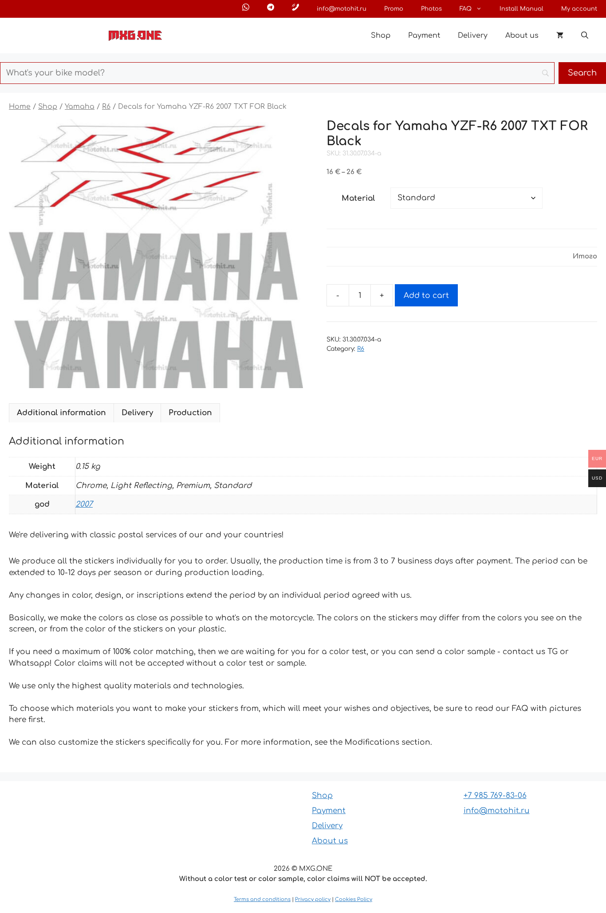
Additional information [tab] (61, 413)
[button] (584, 35)
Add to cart (426, 295)
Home (20, 107)
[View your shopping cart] (559, 35)
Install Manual (521, 9)
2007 (84, 504)
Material (358, 198)
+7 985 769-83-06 (495, 795)
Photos (431, 9)
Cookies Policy (353, 899)
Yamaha (79, 107)
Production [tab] (190, 413)
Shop (380, 36)
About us (522, 36)
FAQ (466, 9)
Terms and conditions (262, 899)
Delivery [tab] (137, 413)
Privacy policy (313, 899)
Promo (393, 9)
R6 (106, 107)
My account (579, 9)
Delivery (473, 36)
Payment (424, 36)
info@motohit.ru (341, 9)
